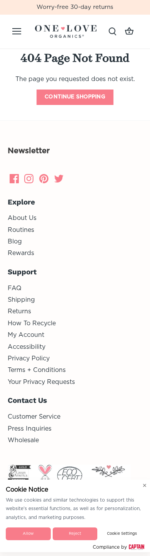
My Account (26, 335)
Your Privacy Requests (41, 382)
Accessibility (26, 347)
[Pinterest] (43, 178)
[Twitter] (58, 178)
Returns (19, 311)
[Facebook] (14, 178)
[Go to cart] (129, 31)
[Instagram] (28, 178)
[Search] (112, 31)
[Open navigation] (16, 31)
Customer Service (34, 417)
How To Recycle (32, 323)
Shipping (21, 300)
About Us (22, 218)
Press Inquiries (30, 429)
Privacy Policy (29, 358)
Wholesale (23, 440)
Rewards (21, 253)
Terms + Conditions (37, 370)
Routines (21, 230)
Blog (15, 241)
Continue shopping (75, 97)
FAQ (15, 288)
